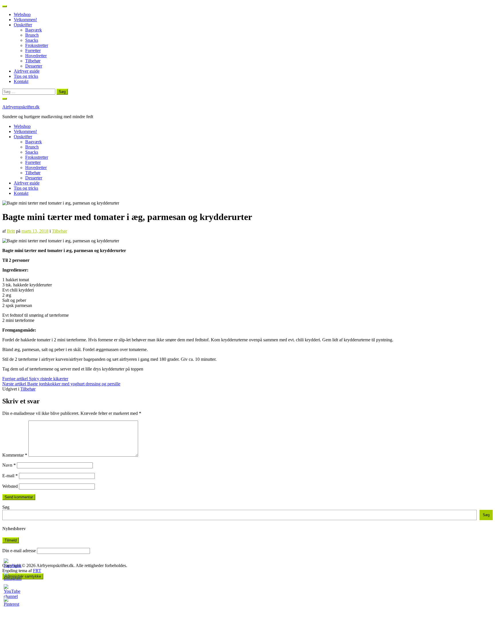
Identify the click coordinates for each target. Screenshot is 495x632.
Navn (9, 465)
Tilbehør (32, 60)
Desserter (33, 66)
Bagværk (33, 29)
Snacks (31, 40)
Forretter (33, 50)
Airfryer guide (27, 71)
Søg (5, 507)
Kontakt (21, 81)
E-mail (10, 475)
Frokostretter (36, 45)
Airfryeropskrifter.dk (21, 106)
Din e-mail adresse (19, 550)
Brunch (32, 35)
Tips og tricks (26, 76)
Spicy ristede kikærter (35, 378)
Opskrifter (23, 24)
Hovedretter (36, 55)
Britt (11, 231)
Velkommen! (25, 19)
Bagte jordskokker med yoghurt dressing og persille (61, 383)
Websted (10, 486)
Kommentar (14, 455)
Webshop (22, 14)
